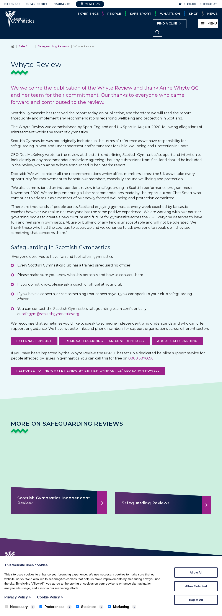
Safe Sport (141, 14)
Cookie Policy (50, 597)
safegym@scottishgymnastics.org (50, 314)
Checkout (208, 4)
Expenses (12, 4)
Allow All (196, 572)
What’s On (170, 14)
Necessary (19, 607)
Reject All (196, 599)
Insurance (61, 4)
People (114, 14)
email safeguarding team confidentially (105, 341)
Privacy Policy (17, 597)
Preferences (54, 607)
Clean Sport (36, 4)
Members (92, 4)
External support (34, 341)
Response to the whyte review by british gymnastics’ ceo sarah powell (88, 370)
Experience (88, 14)
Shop (194, 14)
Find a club (167, 23)
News (212, 14)
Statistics (88, 607)
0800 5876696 (140, 358)
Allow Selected (196, 586)
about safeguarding (177, 341)
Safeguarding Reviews (53, 46)
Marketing (121, 607)
